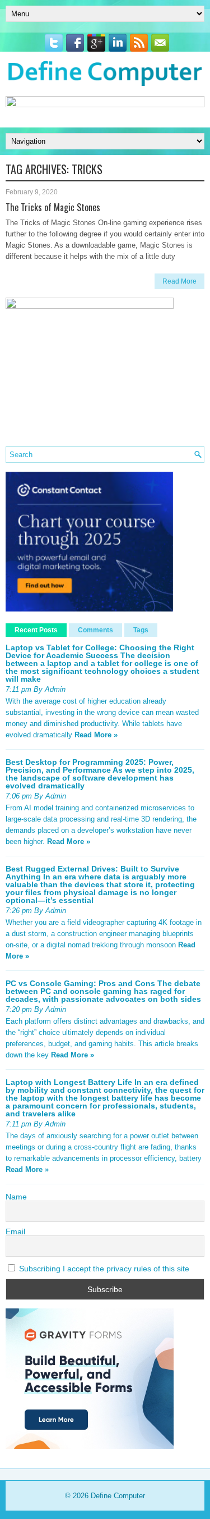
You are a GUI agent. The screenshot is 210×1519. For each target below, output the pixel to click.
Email (15, 1231)
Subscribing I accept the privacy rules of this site (103, 1268)
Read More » (96, 735)
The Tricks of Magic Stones (53, 207)
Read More (179, 281)
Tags (140, 630)
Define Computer (118, 1495)
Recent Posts (36, 630)
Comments (95, 630)
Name (16, 1197)
